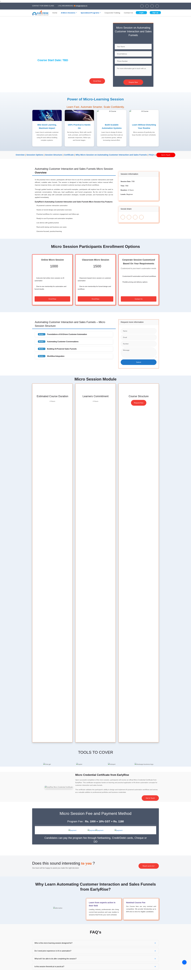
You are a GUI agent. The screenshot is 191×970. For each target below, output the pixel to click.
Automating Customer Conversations (58, 342)
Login (141, 12)
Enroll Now (97, 81)
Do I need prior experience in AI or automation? (52, 951)
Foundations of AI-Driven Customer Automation (63, 334)
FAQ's (151, 155)
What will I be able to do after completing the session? (55, 959)
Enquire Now (133, 82)
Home (54, 13)
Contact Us (128, 13)
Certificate (69, 155)
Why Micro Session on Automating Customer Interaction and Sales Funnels (111, 155)
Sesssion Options (34, 155)
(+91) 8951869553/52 (65, 6)
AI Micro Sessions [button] (68, 13)
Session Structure (53, 155)
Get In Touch (165, 155)
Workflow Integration (51, 356)
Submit (138, 362)
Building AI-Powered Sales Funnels (58, 349)
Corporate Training (112, 13)
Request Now (138, 403)
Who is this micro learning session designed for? (53, 943)
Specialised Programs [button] (90, 13)
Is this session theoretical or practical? (49, 966)
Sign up (155, 12)
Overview (20, 155)
